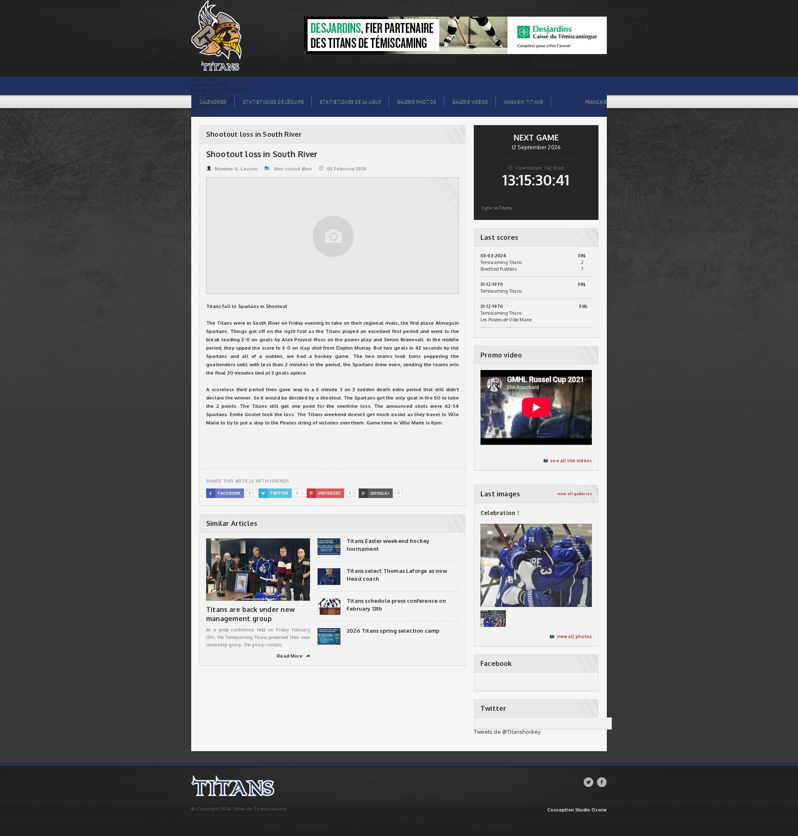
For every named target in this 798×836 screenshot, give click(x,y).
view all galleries (574, 493)
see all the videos (571, 460)
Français (596, 101)
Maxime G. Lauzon (236, 169)
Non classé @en (293, 169)
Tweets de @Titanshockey (507, 731)
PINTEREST (325, 493)
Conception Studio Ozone (577, 810)
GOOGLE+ (375, 493)
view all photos (574, 636)
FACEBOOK (225, 493)
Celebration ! (499, 512)
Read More (293, 656)
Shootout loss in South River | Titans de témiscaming (236, 4)
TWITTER (275, 493)
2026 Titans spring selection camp (393, 630)
